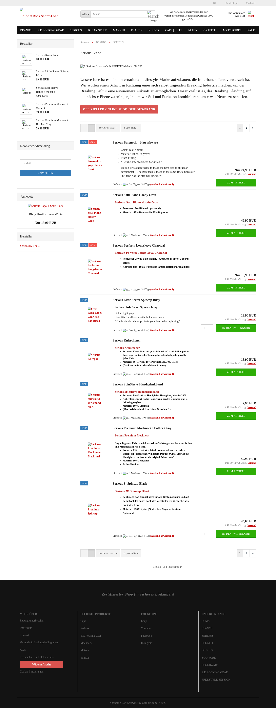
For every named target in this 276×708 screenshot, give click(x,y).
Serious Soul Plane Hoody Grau (134, 195)
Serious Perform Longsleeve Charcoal (139, 245)
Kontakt (24, 635)
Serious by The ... (30, 245)
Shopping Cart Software (124, 702)
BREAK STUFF (97, 30)
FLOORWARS (210, 664)
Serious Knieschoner (127, 340)
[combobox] (108, 128)
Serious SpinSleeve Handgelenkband (138, 384)
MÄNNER (119, 30)
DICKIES (207, 650)
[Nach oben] (265, 702)
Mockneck (86, 642)
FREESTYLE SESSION (216, 679)
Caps (83, 621)
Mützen (84, 650)
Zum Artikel (236, 182)
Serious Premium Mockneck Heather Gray (142, 428)
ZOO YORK (209, 657)
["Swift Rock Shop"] (47, 16)
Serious (84, 628)
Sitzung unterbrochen (32, 620)
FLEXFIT (207, 642)
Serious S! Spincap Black (130, 483)
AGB (23, 649)
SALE (251, 30)
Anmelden (45, 173)
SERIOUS (76, 30)
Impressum (26, 627)
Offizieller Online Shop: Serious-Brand (119, 109)
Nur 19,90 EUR (45, 222)
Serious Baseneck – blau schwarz (135, 142)
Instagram (146, 642)
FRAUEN (136, 30)
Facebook (146, 635)
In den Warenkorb (236, 328)
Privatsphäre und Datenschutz (37, 657)
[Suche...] (151, 14)
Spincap (85, 657)
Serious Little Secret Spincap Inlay (136, 300)
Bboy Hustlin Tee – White (45, 214)
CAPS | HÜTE (173, 30)
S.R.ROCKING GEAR (51, 30)
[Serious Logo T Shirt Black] (45, 206)
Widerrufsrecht (41, 664)
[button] (213, 3)
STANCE (207, 628)
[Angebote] (70, 196)
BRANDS (26, 30)
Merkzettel (250, 3)
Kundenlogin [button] (231, 3)
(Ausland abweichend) (162, 184)
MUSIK (192, 30)
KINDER (154, 30)
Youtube (146, 628)
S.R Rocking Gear (90, 635)
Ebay (144, 621)
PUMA (206, 621)
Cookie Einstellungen (32, 671)
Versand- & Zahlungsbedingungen (39, 642)
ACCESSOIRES (231, 30)
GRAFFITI (209, 30)
